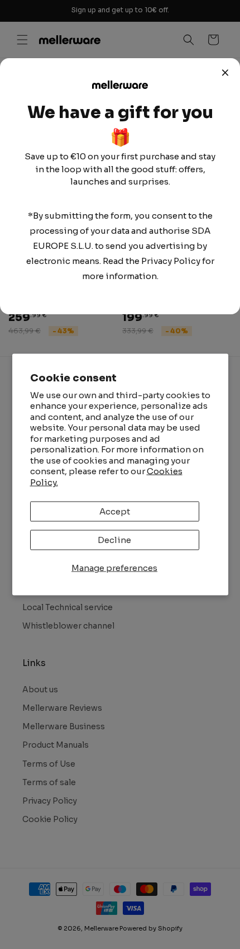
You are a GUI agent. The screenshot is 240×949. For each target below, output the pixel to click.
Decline (114, 540)
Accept (114, 511)
